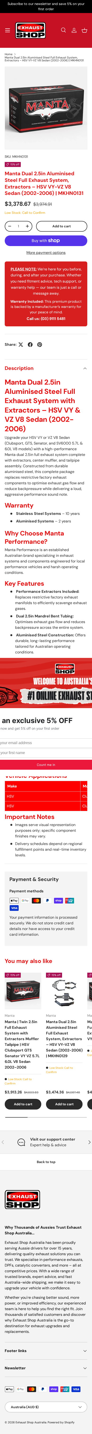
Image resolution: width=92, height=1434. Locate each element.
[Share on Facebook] (30, 344)
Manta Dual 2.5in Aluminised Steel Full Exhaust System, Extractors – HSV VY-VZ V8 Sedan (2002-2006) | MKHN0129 (64, 1038)
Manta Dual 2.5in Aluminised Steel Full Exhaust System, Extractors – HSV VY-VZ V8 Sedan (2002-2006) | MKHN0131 (44, 59)
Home (9, 54)
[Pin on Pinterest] (39, 344)
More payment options (46, 252)
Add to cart (61, 226)
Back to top (46, 1162)
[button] (84, 30)
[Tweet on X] (20, 344)
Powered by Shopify (61, 1422)
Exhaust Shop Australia (31, 1422)
